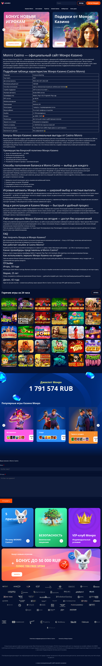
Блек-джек (73, 8)
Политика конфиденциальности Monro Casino (42, 638)
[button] (3, 425)
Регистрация (93, 3)
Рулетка (46, 8)
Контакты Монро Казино (65, 638)
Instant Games (55, 8)
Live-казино (38, 8)
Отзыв (2, 474)
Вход (81, 3)
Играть (96, 293)
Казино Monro (29, 8)
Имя (1, 465)
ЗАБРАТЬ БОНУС (13, 44)
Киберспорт (64, 8)
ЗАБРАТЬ (60, 44)
